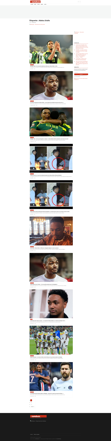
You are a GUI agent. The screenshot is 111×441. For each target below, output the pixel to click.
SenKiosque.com (37, 438)
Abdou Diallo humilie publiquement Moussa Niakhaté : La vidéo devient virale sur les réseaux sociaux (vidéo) (49, 211)
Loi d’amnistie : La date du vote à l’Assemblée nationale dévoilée (81, 59)
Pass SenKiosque (59, 438)
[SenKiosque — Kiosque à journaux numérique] (55, 427)
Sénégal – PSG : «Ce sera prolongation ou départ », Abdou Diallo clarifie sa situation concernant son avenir (49, 138)
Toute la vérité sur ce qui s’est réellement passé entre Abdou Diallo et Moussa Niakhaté (45, 175)
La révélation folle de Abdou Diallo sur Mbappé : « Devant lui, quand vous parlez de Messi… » (46, 393)
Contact (31, 434)
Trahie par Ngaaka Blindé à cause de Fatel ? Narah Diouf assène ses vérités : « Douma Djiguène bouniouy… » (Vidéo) (82, 55)
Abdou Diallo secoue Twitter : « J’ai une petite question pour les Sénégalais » (43, 284)
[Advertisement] (55, 12)
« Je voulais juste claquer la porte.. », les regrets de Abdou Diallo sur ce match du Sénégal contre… (47, 320)
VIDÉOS (42, 4)
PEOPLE (38, 4)
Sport (31, 319)
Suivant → (32, 406)
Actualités (32, 64)
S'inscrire (81, 74)
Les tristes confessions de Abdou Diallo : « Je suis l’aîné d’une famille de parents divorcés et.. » (47, 102)
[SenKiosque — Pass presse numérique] (81, 37)
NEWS (35, 4)
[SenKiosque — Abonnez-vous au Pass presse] (51, 29)
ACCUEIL (32, 4)
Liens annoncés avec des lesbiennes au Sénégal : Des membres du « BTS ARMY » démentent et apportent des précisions (82, 63)
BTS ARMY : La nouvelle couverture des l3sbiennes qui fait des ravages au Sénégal (81, 51)
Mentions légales (36, 434)
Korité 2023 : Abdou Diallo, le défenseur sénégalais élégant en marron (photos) (44, 247)
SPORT (45, 4)
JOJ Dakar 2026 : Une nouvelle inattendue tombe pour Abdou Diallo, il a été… (44, 66)
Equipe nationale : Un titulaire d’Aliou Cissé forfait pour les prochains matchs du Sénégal (46, 357)
